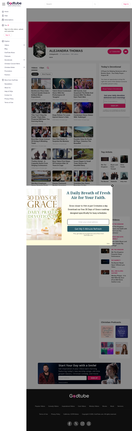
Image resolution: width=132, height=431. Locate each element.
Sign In (7, 35)
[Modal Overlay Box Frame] (66, 215)
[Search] (95, 4)
